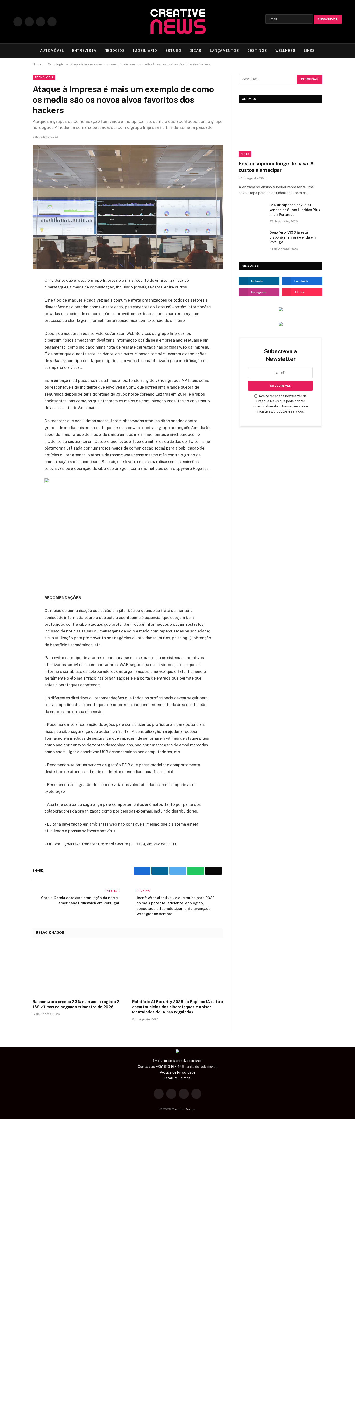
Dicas (245, 154)
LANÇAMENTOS (224, 51)
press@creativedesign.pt (183, 1061)
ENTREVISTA (84, 51)
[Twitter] (16, 294)
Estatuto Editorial (178, 1078)
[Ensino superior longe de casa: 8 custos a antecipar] (280, 133)
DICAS (196, 51)
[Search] (339, 50)
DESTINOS (257, 51)
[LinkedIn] (16, 305)
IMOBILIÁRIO (145, 51)
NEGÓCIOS (115, 51)
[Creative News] (177, 21)
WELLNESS (285, 51)
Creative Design (183, 1109)
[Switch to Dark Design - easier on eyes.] (332, 51)
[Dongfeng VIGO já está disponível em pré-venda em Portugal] (252, 239)
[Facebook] (16, 283)
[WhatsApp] (16, 317)
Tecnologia (44, 77)
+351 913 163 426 (170, 1066)
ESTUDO (173, 51)
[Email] (16, 328)
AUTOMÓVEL (52, 51)
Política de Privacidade (177, 1072)
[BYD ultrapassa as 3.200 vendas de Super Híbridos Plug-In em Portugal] (252, 211)
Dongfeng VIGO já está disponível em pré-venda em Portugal (293, 237)
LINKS (309, 51)
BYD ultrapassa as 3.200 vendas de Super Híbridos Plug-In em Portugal (296, 210)
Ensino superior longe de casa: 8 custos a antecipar (276, 167)
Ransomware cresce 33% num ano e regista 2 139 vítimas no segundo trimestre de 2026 (76, 1004)
